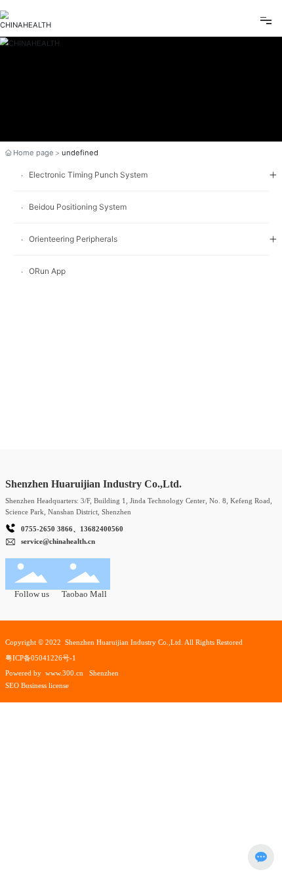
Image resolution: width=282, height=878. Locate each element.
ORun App (47, 271)
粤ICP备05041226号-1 (40, 658)
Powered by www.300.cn (44, 673)
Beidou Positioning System (78, 207)
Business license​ (46, 685)
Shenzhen (104, 673)
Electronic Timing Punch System (88, 175)
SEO (12, 685)
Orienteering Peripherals (73, 239)
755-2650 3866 (49, 529)
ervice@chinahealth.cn (59, 541)
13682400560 (101, 529)
